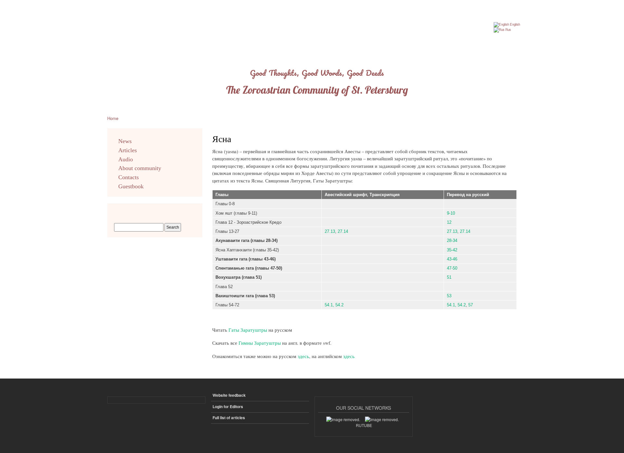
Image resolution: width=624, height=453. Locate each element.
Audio (125, 159)
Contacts (128, 177)
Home (112, 118)
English (514, 24)
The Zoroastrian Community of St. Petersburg (317, 89)
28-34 (452, 240)
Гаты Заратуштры (247, 329)
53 (449, 295)
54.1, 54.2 (334, 304)
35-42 (452, 249)
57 (470, 304)
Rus (507, 29)
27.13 (330, 231)
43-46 (452, 259)
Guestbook (131, 186)
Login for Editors (228, 406)
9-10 (451, 213)
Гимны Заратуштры (260, 343)
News (125, 141)
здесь (303, 356)
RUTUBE (364, 425)
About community (139, 168)
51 (449, 277)
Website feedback (229, 395)
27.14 (343, 231)
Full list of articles (229, 417)
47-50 (452, 268)
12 (449, 222)
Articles (127, 150)
